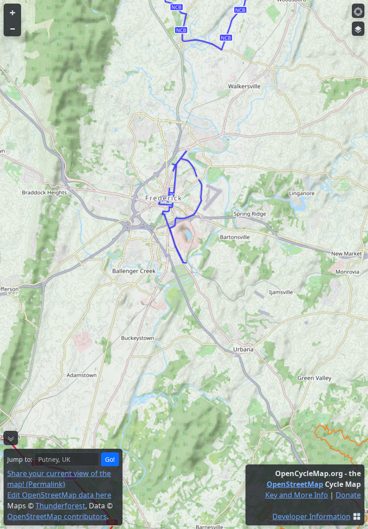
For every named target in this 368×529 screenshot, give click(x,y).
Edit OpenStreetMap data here (59, 495)
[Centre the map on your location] (358, 11)
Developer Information (311, 516)
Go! (110, 459)
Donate (348, 495)
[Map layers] (358, 29)
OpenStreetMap (295, 484)
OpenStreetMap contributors (57, 516)
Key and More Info (296, 495)
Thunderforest (60, 506)
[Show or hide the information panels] (11, 438)
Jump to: (19, 459)
